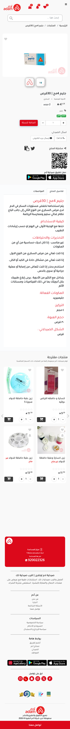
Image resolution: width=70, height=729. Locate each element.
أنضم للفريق (35, 643)
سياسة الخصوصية (35, 623)
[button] (39, 8)
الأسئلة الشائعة (35, 606)
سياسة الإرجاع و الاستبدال (35, 630)
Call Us (60, 138)
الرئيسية (63, 26)
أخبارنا (35, 603)
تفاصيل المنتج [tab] (56, 191)
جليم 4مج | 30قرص (34, 26)
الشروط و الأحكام (35, 626)
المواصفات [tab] (38, 191)
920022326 (36, 560)
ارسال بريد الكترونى (41, 138)
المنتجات (51, 26)
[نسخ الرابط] (26, 150)
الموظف (35, 653)
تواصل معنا (35, 725)
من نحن (35, 599)
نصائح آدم (35, 646)
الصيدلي (35, 650)
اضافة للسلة (29, 123)
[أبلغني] (62, 435)
